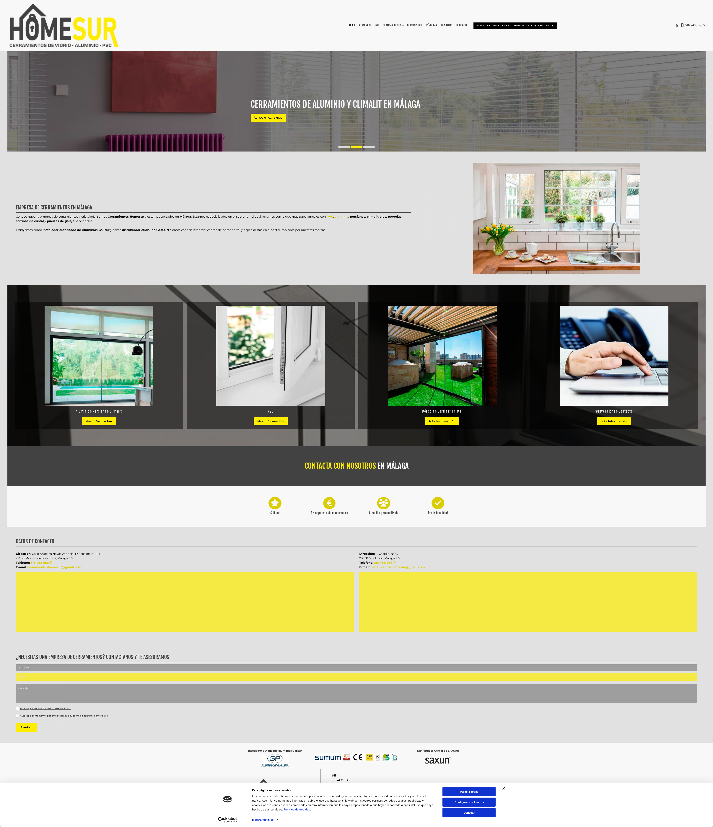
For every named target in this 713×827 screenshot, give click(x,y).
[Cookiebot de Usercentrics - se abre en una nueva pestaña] (227, 820)
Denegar (469, 812)
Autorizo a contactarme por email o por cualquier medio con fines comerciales (64, 715)
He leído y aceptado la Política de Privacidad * (45, 708)
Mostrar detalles (263, 819)
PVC (377, 25)
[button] (515, 25)
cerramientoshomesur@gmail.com (54, 567)
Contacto (461, 25)
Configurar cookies (467, 802)
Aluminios (365, 25)
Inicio (352, 25)
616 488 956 (695, 25)
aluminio (341, 216)
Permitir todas (469, 791)
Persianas (446, 25)
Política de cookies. (297, 809)
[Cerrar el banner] (503, 788)
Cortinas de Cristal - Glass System (402, 25)
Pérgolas (431, 25)
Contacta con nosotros (340, 466)
